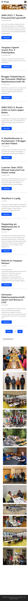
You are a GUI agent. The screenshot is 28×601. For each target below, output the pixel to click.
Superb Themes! (14, 598)
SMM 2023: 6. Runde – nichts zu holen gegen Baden (12, 110)
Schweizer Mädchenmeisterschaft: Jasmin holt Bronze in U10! (13, 298)
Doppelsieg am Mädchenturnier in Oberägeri (10, 227)
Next (20, 331)
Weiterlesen (6, 37)
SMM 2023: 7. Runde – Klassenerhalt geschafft (13, 16)
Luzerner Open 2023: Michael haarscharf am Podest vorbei (12, 170)
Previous (9, 331)
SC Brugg (5, 2)
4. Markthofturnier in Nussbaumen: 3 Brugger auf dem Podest (13, 141)
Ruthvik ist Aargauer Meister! (11, 262)
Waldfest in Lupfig (10, 198)
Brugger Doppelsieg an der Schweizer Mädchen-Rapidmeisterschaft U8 (14, 79)
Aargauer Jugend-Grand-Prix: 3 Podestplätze (10, 50)
